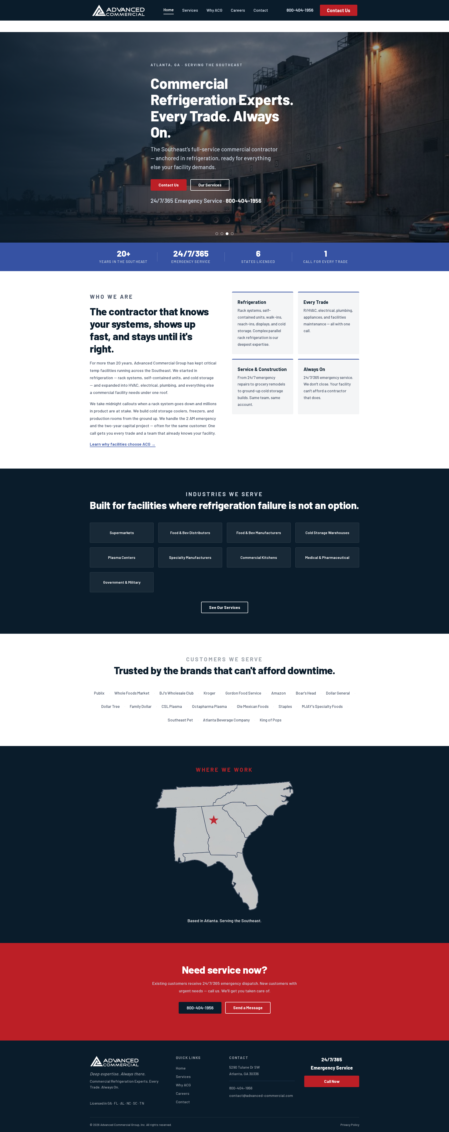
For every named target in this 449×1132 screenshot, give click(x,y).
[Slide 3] (227, 233)
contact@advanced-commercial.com (261, 1095)
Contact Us (338, 10)
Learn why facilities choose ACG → (123, 444)
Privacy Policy (349, 1125)
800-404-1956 (299, 10)
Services (190, 10)
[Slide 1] (216, 233)
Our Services (209, 184)
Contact (260, 10)
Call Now (332, 1081)
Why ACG (214, 10)
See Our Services (224, 607)
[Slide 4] (232, 233)
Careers (238, 10)
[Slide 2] (222, 233)
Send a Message (248, 1007)
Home (168, 9)
